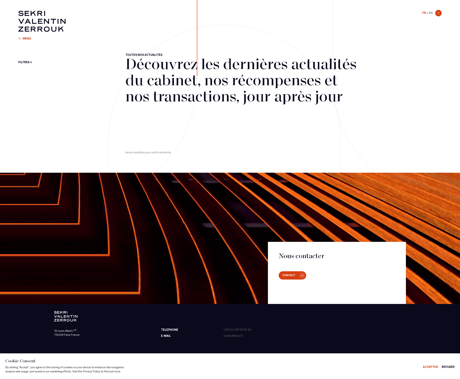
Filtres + (25, 62)
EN (431, 13)
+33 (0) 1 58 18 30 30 (237, 329)
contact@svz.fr (233, 336)
